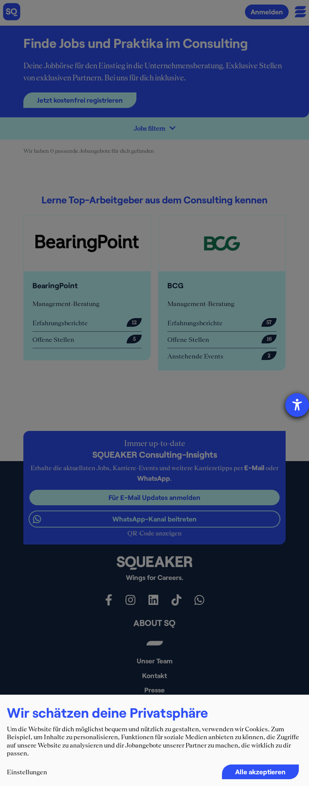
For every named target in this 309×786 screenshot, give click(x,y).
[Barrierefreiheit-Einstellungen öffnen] (297, 405)
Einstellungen (27, 772)
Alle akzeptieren (260, 772)
